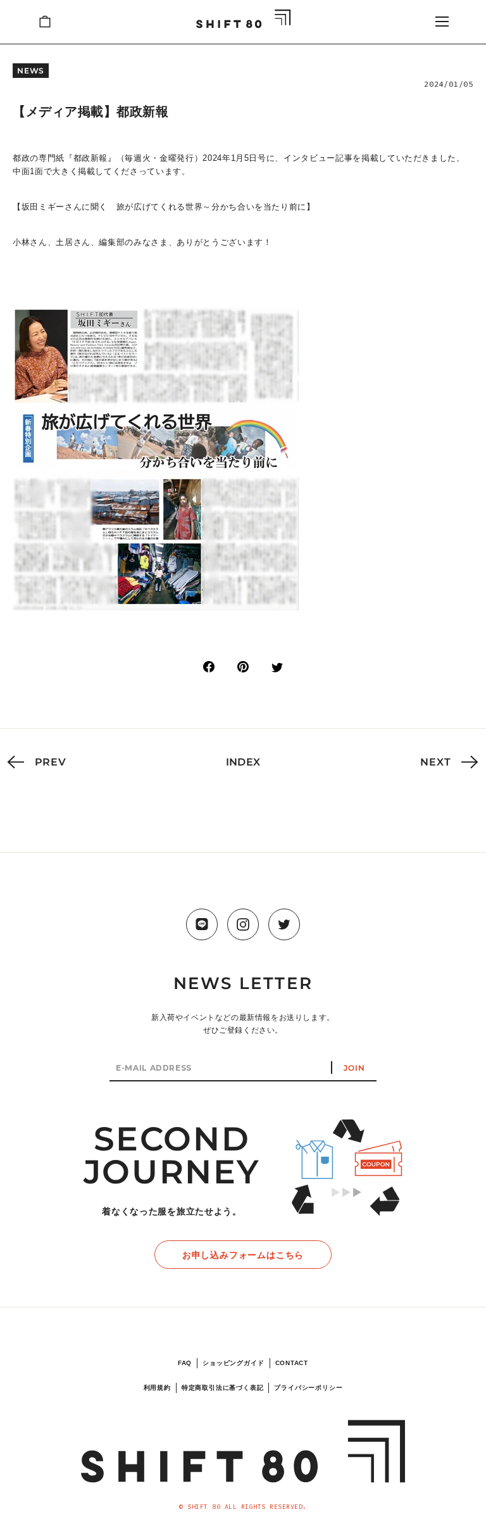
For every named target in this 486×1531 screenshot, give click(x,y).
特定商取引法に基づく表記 (223, 1387)
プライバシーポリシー (308, 1387)
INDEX (243, 762)
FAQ (185, 1362)
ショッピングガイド (233, 1362)
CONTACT (292, 1362)
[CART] (45, 21)
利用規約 (157, 1387)
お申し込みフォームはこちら (243, 1255)
